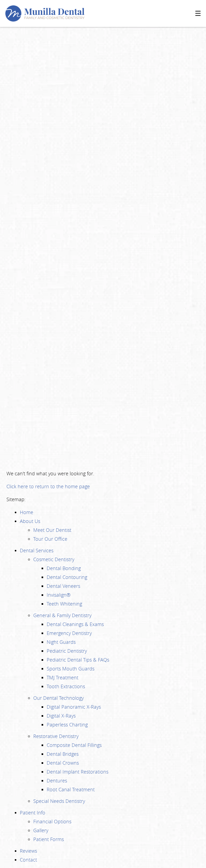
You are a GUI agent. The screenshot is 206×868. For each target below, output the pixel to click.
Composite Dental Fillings (74, 745)
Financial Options (52, 821)
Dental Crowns (63, 763)
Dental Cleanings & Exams (75, 624)
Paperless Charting (67, 724)
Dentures (57, 780)
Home (26, 512)
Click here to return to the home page (48, 486)
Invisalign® (59, 595)
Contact (28, 859)
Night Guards (61, 642)
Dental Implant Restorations (77, 771)
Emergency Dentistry (69, 633)
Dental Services (36, 550)
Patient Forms (48, 839)
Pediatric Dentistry (67, 651)
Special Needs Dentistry (59, 801)
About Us (30, 521)
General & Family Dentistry (62, 615)
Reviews (28, 851)
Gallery (40, 830)
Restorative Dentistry (56, 736)
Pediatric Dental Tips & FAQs (78, 659)
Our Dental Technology (58, 698)
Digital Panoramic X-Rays (74, 707)
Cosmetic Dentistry (53, 559)
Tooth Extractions (66, 686)
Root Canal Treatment (71, 789)
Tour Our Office (50, 539)
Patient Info (32, 812)
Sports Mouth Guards (70, 668)
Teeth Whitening (64, 603)
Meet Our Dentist (52, 530)
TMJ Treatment (62, 677)
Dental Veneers (63, 586)
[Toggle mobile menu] (198, 13)
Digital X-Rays (61, 715)
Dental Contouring (67, 577)
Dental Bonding (64, 568)
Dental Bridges (63, 754)
